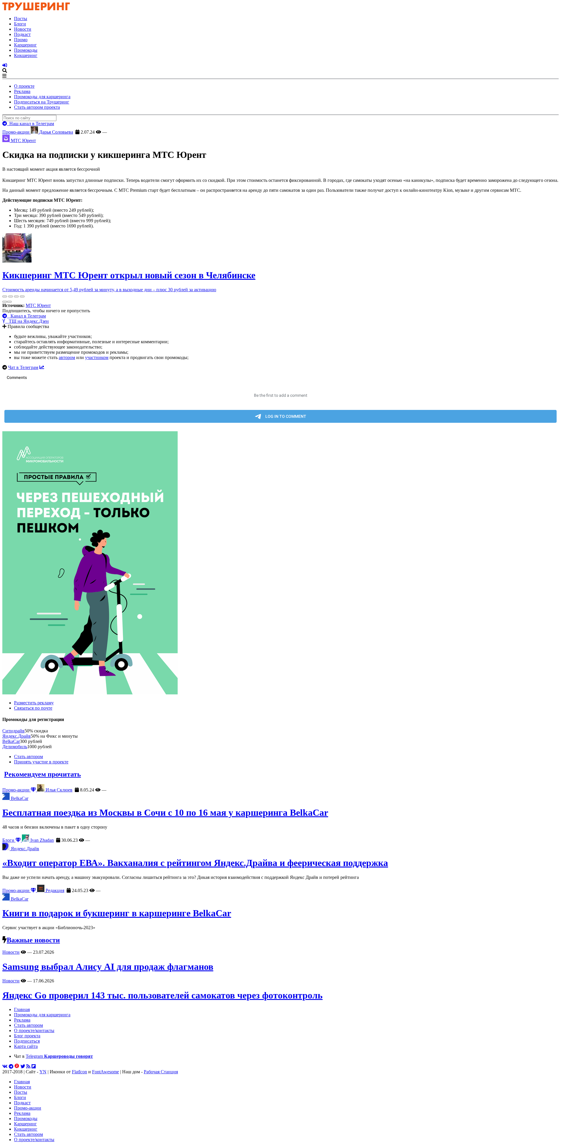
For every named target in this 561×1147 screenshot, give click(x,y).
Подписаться (27, 1041)
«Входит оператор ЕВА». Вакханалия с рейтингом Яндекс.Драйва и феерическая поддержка (195, 863)
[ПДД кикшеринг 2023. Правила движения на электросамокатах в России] (280, 563)
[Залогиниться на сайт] (4, 65)
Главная (22, 1009)
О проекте (24, 86)
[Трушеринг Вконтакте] (5, 1066)
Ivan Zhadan (41, 840)
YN (42, 1071)
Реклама (22, 91)
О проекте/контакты (34, 1030)
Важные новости (33, 940)
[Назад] (4, 302)
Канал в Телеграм (26, 315)
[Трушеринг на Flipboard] (34, 1066)
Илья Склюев (58, 789)
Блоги (20, 23)
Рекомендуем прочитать (42, 774)
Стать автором (28, 756)
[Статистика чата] (41, 367)
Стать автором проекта (37, 107)
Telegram (59, 1056)
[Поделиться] (10, 296)
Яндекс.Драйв (16, 736)
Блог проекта (27, 1035)
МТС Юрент (38, 305)
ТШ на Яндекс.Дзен (27, 321)
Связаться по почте (33, 708)
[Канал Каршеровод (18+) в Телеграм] (11, 1066)
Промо (20, 39)
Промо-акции (16, 132)
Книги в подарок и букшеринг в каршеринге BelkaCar (116, 913)
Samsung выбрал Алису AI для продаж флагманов (107, 966)
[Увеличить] (22, 296)
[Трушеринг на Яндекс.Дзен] (17, 1066)
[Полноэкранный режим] (16, 296)
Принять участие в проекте (41, 761)
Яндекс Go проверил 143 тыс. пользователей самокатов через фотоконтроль (162, 995)
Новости (22, 29)
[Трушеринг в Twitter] (22, 1066)
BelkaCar (11, 741)
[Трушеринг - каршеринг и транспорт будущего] (36, 8)
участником (96, 357)
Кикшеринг (25, 55)
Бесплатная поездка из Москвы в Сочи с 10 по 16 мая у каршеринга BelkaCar (165, 812)
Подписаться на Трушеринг (41, 101)
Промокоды (25, 50)
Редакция (54, 890)
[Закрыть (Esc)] (4, 296)
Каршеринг (25, 44)
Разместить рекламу (34, 702)
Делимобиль (14, 746)
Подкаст (22, 34)
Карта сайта (26, 1046)
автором (67, 357)
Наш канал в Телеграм (30, 123)
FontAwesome (105, 1071)
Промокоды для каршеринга (42, 96)
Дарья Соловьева (55, 132)
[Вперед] (9, 302)
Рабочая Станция (161, 1071)
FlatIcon (79, 1071)
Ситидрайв (13, 730)
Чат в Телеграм (23, 367)
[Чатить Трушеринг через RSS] (28, 1066)
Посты (20, 18)
